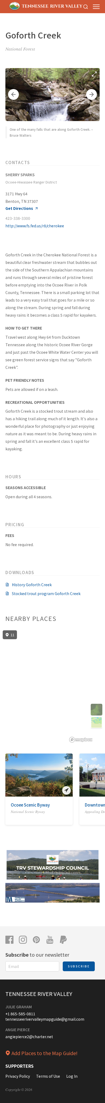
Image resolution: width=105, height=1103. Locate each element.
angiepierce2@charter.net (29, 1036)
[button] (13, 94)
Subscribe (79, 966)
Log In (72, 1076)
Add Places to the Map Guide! (45, 1053)
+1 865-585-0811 (20, 1013)
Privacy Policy (17, 1076)
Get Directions (19, 208)
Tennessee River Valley (38, 993)
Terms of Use (48, 1076)
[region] (52, 686)
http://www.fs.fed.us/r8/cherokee (34, 225)
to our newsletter (37, 954)
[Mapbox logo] (81, 740)
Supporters (19, 1066)
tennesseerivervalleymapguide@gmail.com (44, 1019)
